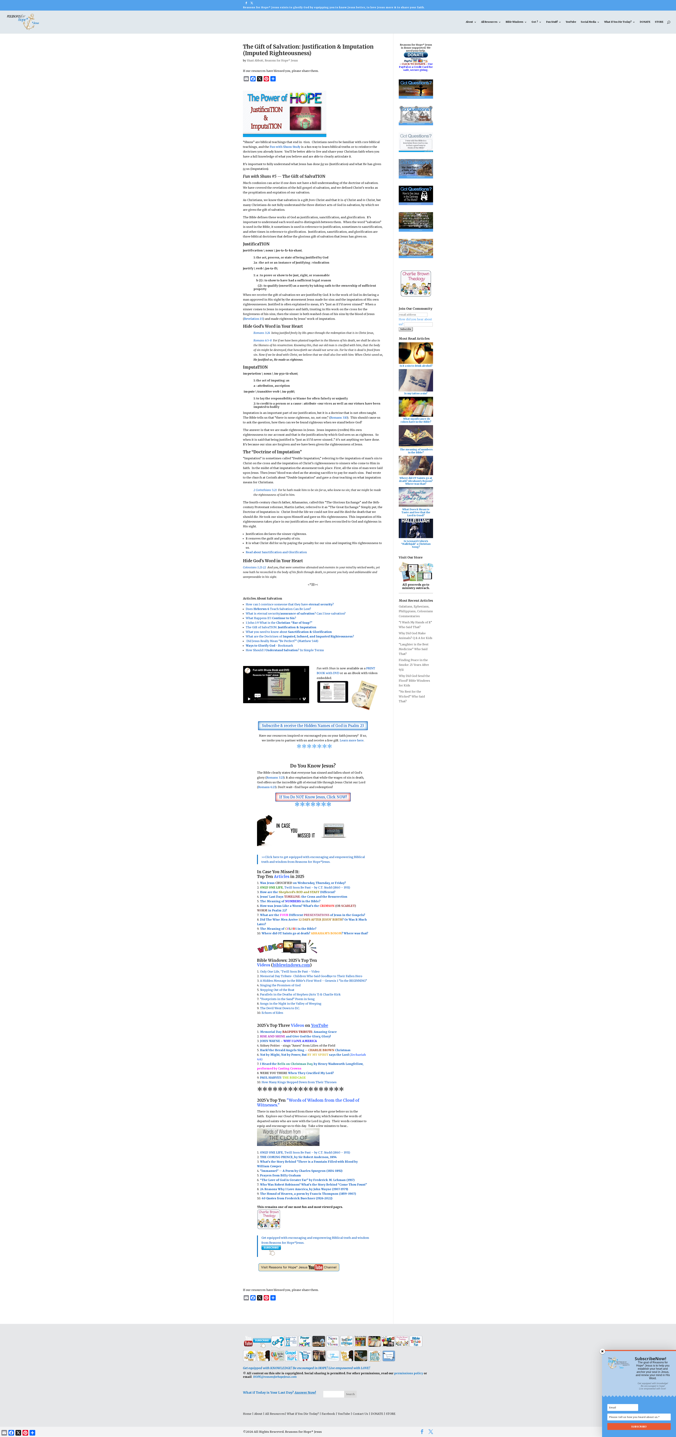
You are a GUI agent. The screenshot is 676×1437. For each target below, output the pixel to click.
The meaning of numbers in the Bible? (416, 451)
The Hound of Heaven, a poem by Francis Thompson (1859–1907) (308, 1193)
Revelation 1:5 (253, 318)
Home (247, 1414)
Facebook (328, 1414)
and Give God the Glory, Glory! (295, 1036)
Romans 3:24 (262, 333)
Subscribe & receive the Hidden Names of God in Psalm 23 (313, 725)
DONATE (645, 22)
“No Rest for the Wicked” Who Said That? (412, 696)
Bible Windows (514, 22)
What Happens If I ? (271, 618)
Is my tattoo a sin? (415, 393)
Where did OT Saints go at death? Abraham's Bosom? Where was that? (416, 481)
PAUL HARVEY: (283, 1077)
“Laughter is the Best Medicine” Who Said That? (413, 649)
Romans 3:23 (274, 777)
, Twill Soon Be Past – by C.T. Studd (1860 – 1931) (305, 1152)
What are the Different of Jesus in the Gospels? (312, 915)
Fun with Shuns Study (285, 147)
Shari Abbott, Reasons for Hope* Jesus (272, 60)
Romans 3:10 (338, 417)
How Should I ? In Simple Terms (285, 650)
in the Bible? (302, 901)
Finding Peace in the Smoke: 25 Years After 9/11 (414, 664)
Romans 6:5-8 (263, 340)
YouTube (571, 22)
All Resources (489, 22)
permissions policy (408, 1373)
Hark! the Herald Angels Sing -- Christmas (305, 1050)
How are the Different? (297, 892)
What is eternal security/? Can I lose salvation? (296, 613)
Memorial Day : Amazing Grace (298, 1032)
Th (262, 901)
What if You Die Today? (303, 1414)
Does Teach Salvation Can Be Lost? (278, 609)
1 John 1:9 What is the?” (279, 622)
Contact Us (360, 1414)
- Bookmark (269, 645)
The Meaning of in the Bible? (288, 928)
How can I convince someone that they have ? (290, 604)
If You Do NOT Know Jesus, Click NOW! (313, 797)
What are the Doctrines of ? (300, 636)
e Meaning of (274, 901)
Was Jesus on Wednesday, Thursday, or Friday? (303, 883)
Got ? (534, 22)
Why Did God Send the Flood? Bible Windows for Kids (414, 680)
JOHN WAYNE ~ (288, 1041)
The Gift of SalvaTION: (281, 627)
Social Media (588, 22)
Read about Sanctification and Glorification (276, 552)
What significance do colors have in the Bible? (415, 420)
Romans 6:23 (266, 787)
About (469, 22)
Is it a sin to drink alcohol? (416, 365)
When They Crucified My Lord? (297, 1073)
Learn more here (352, 740)
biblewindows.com (291, 965)
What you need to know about (289, 632)
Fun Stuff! (552, 22)
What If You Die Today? (618, 22)
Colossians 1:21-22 (254, 567)
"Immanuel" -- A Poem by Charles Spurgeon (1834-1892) (301, 1171)
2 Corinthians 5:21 (265, 490)
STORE (659, 22)
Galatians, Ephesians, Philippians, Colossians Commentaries (416, 611)
